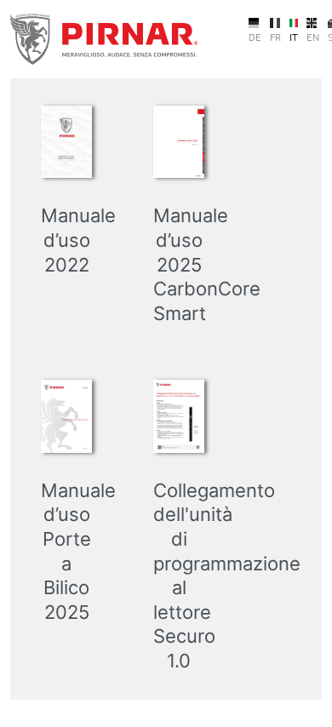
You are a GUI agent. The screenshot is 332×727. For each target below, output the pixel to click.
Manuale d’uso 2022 (78, 239)
